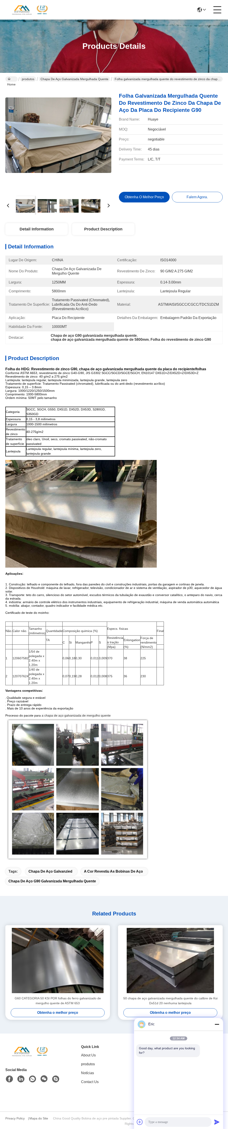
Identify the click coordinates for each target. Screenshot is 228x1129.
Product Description (103, 229)
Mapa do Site (38, 1118)
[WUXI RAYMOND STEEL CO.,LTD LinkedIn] (21, 1079)
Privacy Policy (15, 1118)
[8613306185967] (32, 1079)
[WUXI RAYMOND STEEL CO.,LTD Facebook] (9, 1079)
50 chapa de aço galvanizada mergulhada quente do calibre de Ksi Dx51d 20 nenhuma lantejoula (170, 1000)
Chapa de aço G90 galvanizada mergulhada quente (52, 881)
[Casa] (29, 1057)
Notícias (87, 1073)
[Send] (216, 1122)
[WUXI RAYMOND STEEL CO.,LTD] (29, 9)
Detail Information (37, 229)
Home (11, 79)
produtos (28, 79)
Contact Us (90, 1082)
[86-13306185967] (56, 1079)
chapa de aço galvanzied (50, 871)
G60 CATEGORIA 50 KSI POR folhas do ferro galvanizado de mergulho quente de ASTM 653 (58, 1000)
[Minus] (217, 1024)
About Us (88, 1055)
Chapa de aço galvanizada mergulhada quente (74, 79)
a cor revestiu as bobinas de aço (113, 871)
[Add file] (140, 1122)
